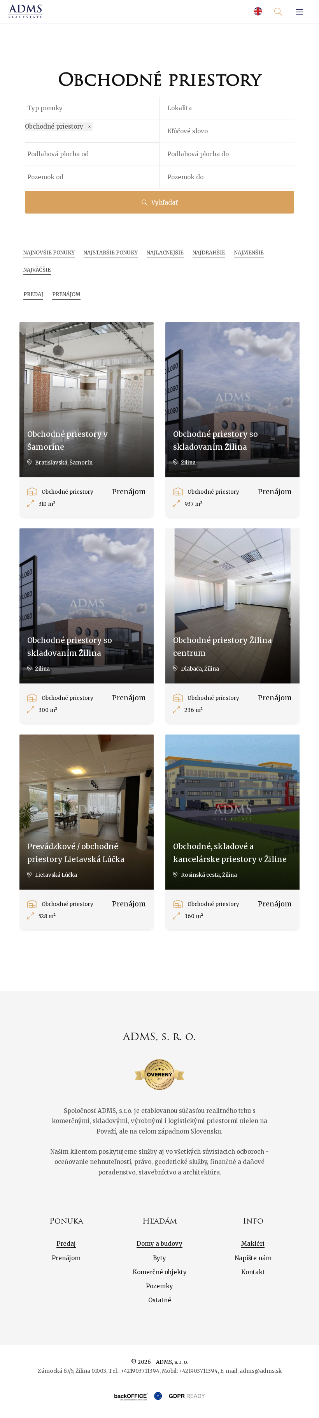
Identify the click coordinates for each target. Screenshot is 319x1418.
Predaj (33, 294)
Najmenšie (249, 252)
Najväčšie (37, 270)
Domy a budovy (159, 1243)
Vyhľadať (164, 202)
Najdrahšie (209, 252)
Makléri (253, 1243)
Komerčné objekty (160, 1272)
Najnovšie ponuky (49, 252)
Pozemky (159, 1286)
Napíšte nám (253, 1258)
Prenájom (66, 294)
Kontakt (253, 1272)
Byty (159, 1258)
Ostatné (159, 1300)
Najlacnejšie (165, 252)
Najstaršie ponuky (111, 252)
